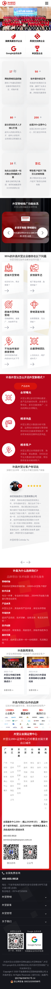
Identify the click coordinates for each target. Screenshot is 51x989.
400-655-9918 (9, 833)
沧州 (19, 790)
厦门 (39, 760)
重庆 (45, 769)
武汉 (45, 765)
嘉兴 (12, 783)
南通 (25, 783)
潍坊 (32, 765)
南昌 (45, 783)
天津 (19, 768)
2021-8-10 (8, 669)
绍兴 (12, 779)
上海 (45, 760)
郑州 (45, 779)
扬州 (25, 765)
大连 (45, 797)
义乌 (12, 797)
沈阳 (45, 792)
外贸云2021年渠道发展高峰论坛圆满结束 (12, 675)
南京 (25, 774)
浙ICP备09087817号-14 (25, 976)
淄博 (32, 779)
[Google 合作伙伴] (34, 938)
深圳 (5, 765)
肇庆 (5, 788)
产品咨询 (25, 383)
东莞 (5, 769)
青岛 (32, 760)
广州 (5, 760)
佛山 (5, 779)
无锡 (25, 769)
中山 (5, 783)
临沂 (32, 774)
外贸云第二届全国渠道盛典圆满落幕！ (37, 675)
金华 (12, 792)
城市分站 (36, 972)
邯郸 (19, 786)
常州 (25, 779)
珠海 (5, 774)
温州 (12, 765)
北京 (19, 763)
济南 (32, 769)
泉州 (39, 765)
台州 (12, 769)
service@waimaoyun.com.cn (17, 837)
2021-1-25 (33, 669)
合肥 (45, 788)
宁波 (12, 760)
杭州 (12, 774)
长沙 (45, 774)
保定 (19, 781)
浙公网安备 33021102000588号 (26, 979)
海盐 (12, 788)
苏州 (25, 760)
